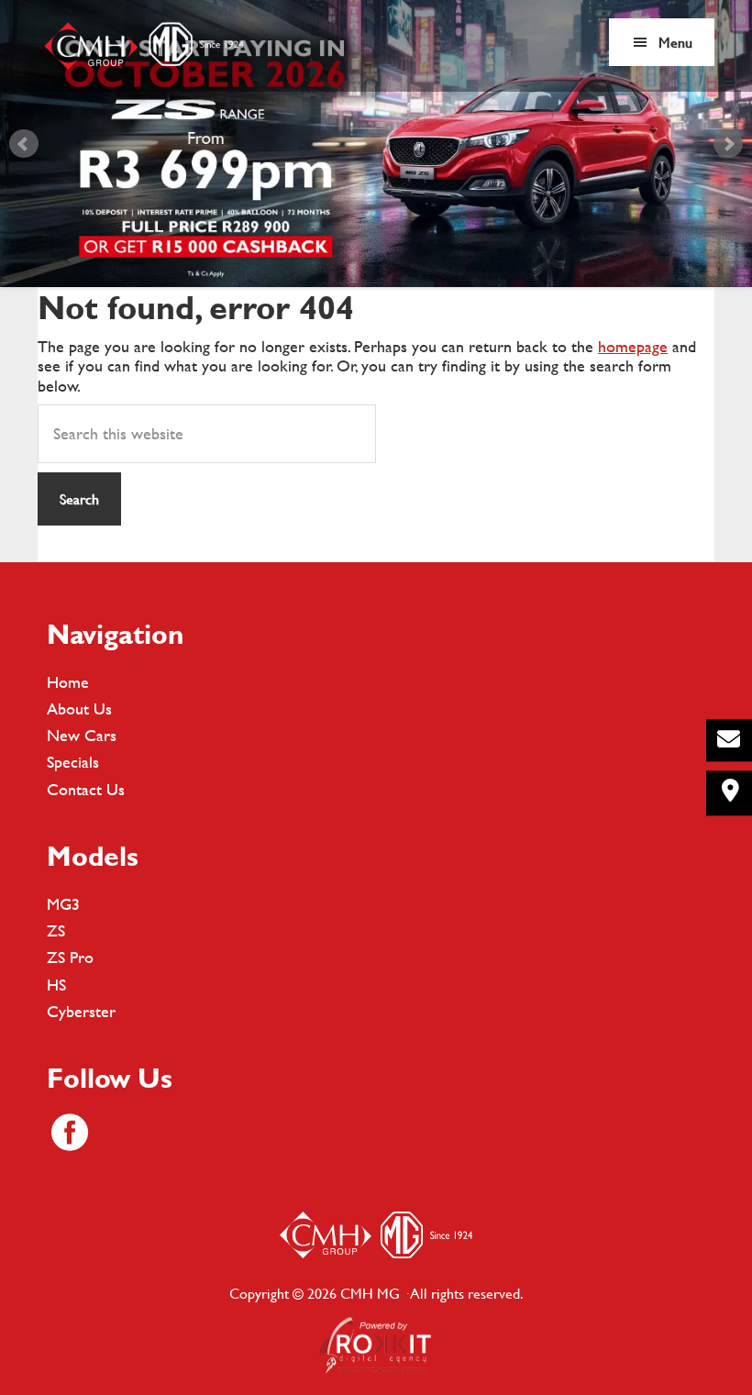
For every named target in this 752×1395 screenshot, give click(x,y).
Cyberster (81, 1011)
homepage (633, 346)
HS (56, 984)
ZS (56, 930)
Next (728, 144)
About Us (79, 708)
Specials (73, 761)
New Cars (81, 735)
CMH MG (143, 45)
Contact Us (86, 789)
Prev (24, 144)
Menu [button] (675, 41)
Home (68, 682)
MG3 (63, 903)
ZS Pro (70, 957)
